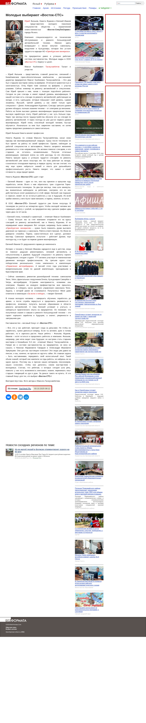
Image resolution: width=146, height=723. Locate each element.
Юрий (27, 21)
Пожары (92, 8)
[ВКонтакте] (8, 397)
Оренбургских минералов (18, 228)
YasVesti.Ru (25, 388)
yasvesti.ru (13, 66)
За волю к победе (36, 294)
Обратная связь (11, 627)
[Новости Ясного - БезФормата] (13, 3)
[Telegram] (20, 397)
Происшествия (79, 8)
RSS (23, 632)
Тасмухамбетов (52, 67)
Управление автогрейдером (19, 266)
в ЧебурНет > (105, 8)
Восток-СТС (31, 62)
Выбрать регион (11, 629)
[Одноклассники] (14, 397)
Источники (56, 8)
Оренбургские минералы (58, 51)
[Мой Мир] (26, 397)
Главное (37, 8)
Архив (46, 8)
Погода (66, 8)
